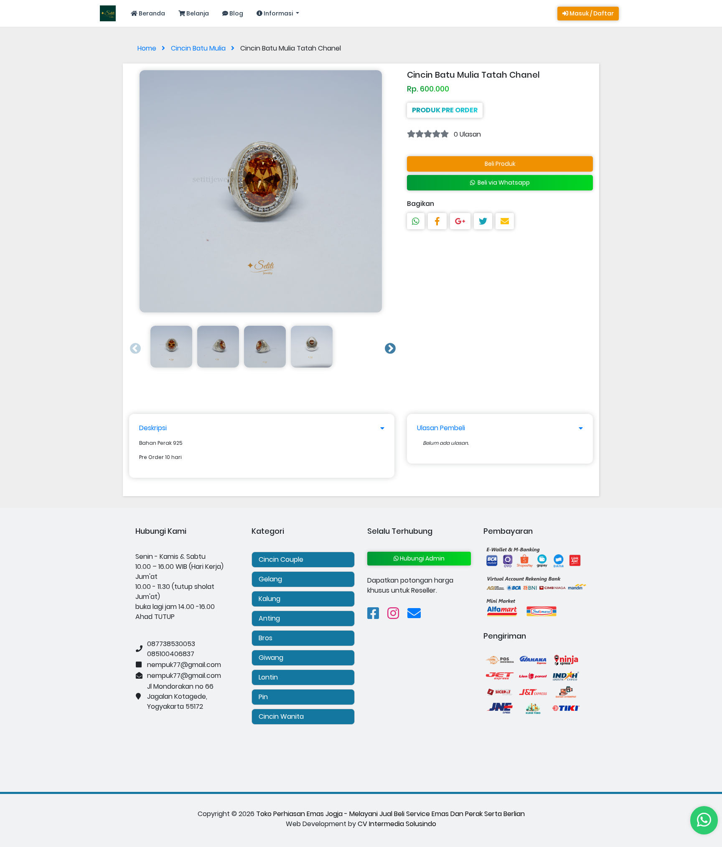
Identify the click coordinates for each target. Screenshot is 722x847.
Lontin (268, 677)
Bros (265, 638)
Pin (263, 697)
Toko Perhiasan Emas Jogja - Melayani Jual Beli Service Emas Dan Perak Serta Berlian (390, 814)
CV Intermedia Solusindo (397, 824)
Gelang (270, 579)
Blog (235, 13)
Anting (269, 618)
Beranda (151, 13)
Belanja (197, 13)
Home (147, 48)
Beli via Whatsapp (502, 182)
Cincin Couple (281, 559)
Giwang (271, 657)
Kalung (269, 599)
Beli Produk (500, 164)
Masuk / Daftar (591, 13)
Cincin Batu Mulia (199, 48)
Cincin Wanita (281, 716)
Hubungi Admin (422, 558)
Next (388, 346)
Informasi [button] (278, 13)
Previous (133, 346)
